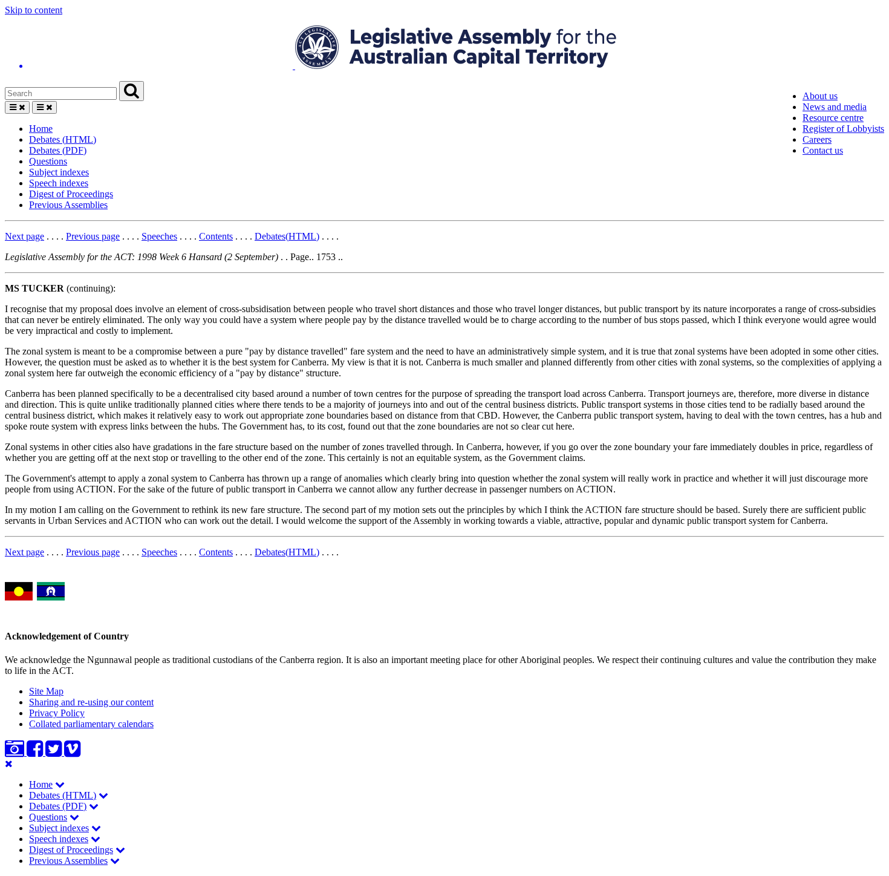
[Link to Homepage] (444, 48)
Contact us (823, 150)
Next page (24, 236)
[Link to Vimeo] (72, 752)
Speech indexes (58, 183)
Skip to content (33, 10)
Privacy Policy (57, 713)
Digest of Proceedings (71, 194)
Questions (48, 161)
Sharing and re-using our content (91, 702)
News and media (835, 107)
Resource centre (833, 118)
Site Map (46, 691)
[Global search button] (131, 91)
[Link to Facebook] (36, 752)
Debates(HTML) (287, 236)
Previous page (93, 236)
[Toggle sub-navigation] (60, 784)
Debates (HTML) (62, 139)
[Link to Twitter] (54, 752)
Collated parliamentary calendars (91, 724)
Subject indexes (59, 172)
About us (820, 96)
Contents (216, 236)
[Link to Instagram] (16, 752)
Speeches (159, 236)
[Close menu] (9, 764)
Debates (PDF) (57, 150)
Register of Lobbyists (843, 128)
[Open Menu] (17, 107)
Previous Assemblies (68, 205)
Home (41, 128)
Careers (817, 139)
